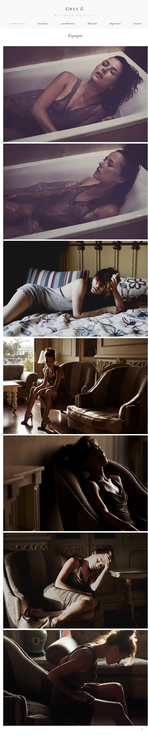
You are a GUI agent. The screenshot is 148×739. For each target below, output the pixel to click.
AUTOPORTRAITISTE (75, 15)
